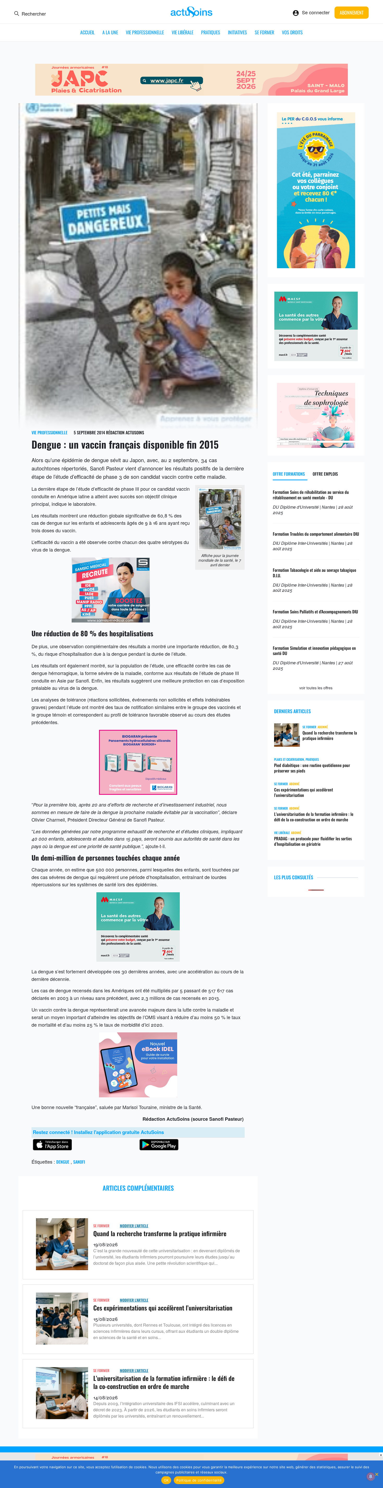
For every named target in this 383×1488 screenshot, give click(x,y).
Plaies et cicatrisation (289, 759)
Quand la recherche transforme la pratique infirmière (159, 1233)
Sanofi (79, 1162)
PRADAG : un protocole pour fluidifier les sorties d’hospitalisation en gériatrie (313, 841)
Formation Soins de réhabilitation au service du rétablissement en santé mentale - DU (311, 495)
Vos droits (292, 32)
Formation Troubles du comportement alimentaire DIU (316, 534)
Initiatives (237, 32)
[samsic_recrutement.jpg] (111, 620)
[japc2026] (191, 93)
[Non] (376, 1474)
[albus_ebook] (138, 1095)
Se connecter (316, 12)
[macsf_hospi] (138, 959)
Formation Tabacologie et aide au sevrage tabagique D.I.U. (314, 573)
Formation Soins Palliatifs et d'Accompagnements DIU (315, 611)
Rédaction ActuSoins (125, 432)
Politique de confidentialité (199, 1480)
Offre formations (289, 474)
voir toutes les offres (315, 687)
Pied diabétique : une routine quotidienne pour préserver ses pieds (312, 768)
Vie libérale (182, 32)
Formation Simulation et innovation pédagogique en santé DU (314, 651)
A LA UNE (110, 32)
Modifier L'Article (134, 1225)
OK (166, 1480)
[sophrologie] (316, 445)
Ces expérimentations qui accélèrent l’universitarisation (162, 1307)
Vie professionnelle (145, 32)
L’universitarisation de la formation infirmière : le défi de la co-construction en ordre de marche (163, 1382)
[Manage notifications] (371, 1476)
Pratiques (210, 32)
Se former (264, 32)
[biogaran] (138, 792)
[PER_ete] (316, 266)
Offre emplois (325, 474)
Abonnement (351, 12)
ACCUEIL (87, 32)
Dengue (62, 1162)
